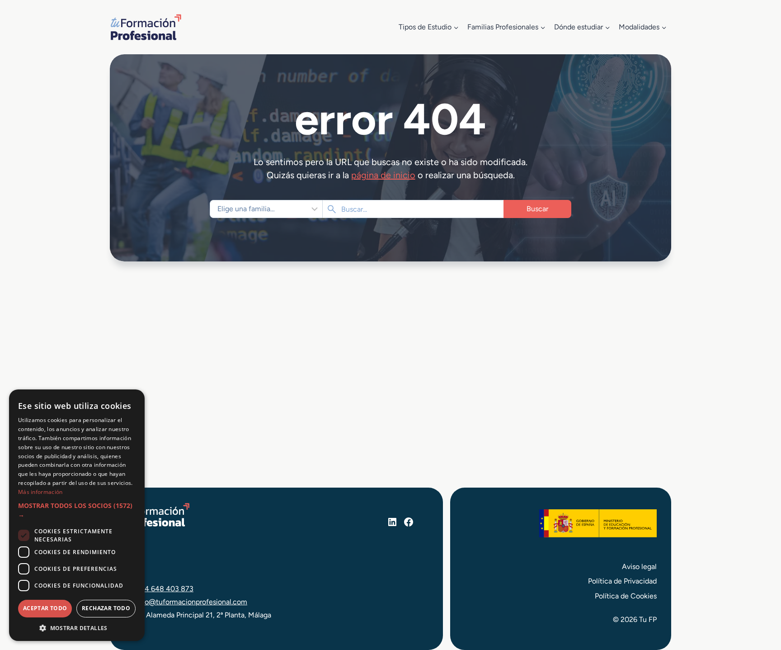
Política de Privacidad (622, 581)
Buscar (537, 208)
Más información (40, 492)
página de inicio (383, 175)
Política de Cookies (626, 596)
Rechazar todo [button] (106, 608)
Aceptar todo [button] (45, 608)
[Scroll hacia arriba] (757, 601)
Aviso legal (639, 566)
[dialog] (77, 515)
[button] (77, 510)
